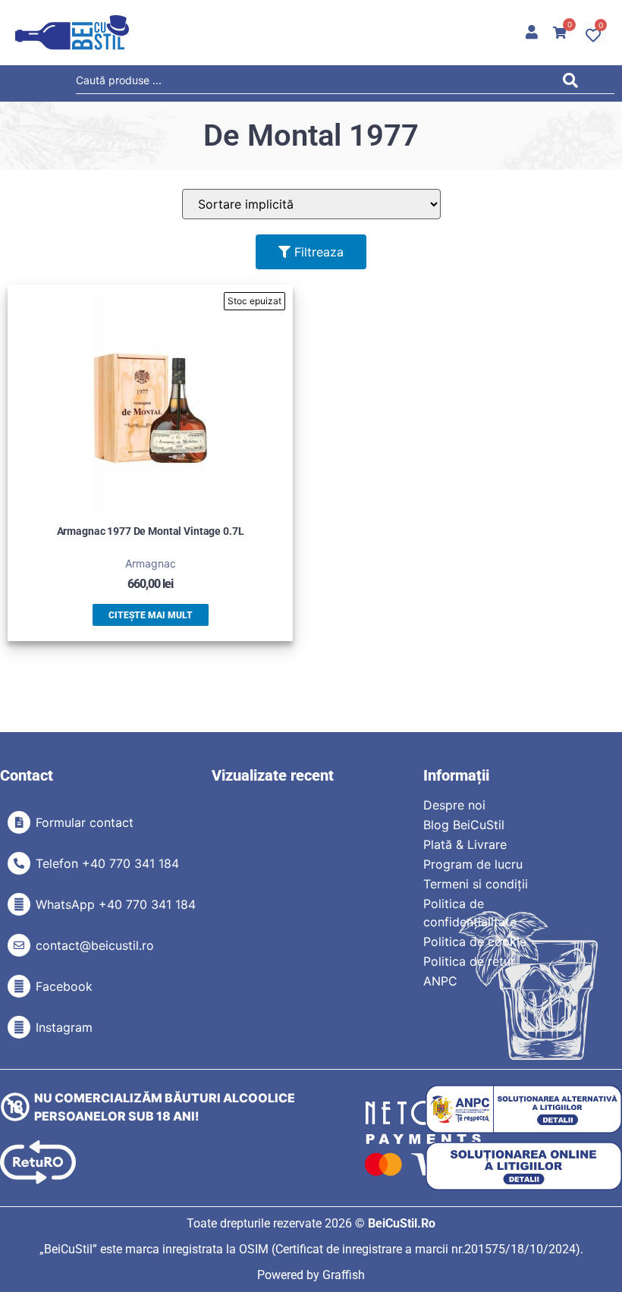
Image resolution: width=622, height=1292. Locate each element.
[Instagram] (19, 1027)
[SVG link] (72, 32)
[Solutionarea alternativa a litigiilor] (524, 1109)
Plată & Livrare (465, 844)
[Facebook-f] (19, 986)
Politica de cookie (474, 941)
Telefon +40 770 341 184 (107, 863)
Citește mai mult (150, 615)
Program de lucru (473, 864)
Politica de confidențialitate (470, 912)
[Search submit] (574, 83)
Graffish (343, 1275)
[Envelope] (19, 945)
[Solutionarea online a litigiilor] (524, 1166)
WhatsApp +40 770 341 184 (116, 904)
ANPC (440, 981)
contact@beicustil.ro (95, 945)
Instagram (64, 1027)
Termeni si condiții (475, 883)
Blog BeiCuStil (463, 824)
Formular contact (85, 822)
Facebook (64, 986)
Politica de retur (469, 961)
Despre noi (454, 805)
